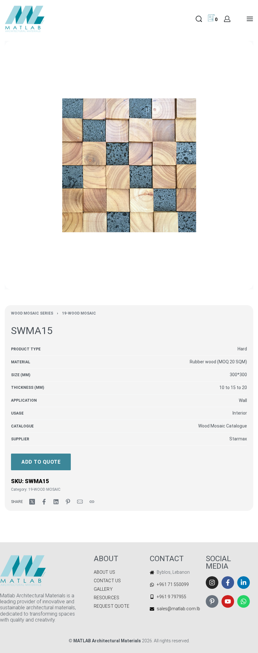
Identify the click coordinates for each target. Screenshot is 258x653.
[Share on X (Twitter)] (32, 502)
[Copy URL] (92, 502)
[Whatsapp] (243, 601)
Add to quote (40, 462)
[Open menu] (249, 18)
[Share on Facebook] (44, 502)
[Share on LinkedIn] (56, 502)
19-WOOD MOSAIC (79, 313)
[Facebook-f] (228, 582)
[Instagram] (212, 582)
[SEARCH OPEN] (198, 18)
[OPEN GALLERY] (129, 165)
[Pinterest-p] (212, 601)
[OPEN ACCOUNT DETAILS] (227, 18)
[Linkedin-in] (243, 582)
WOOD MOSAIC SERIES (32, 313)
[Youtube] (228, 601)
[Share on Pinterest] (68, 502)
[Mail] (80, 502)
